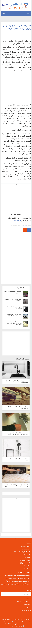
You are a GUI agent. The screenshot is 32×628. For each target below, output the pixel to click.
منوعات (28, 568)
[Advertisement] (16, 35)
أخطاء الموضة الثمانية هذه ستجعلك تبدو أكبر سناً (13, 307)
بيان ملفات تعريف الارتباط (23, 601)
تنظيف (28, 565)
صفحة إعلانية (27, 604)
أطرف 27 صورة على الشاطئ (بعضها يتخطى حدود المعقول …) (14, 314)
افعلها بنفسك (27, 549)
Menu (3, 13)
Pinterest (17, 221)
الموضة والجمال (26, 563)
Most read (24, 546)
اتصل (28, 607)
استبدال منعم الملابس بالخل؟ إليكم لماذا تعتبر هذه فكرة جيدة (17, 407)
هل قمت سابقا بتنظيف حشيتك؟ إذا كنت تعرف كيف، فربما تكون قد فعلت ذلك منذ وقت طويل (16, 485)
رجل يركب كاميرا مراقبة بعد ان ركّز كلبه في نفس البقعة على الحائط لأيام (14, 323)
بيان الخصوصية (26, 598)
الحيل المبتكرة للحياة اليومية (23, 552)
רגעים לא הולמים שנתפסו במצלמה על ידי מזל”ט (13, 299)
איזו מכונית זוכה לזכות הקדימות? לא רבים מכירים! (13, 292)
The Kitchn (24, 225)
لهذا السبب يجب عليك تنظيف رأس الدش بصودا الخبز (16, 459)
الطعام (28, 557)
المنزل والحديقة (26, 560)
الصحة (28, 554)
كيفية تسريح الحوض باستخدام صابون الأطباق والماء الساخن (17, 381)
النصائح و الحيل (26, 619)
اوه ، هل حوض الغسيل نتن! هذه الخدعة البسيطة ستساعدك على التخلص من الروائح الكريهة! (16, 433)
